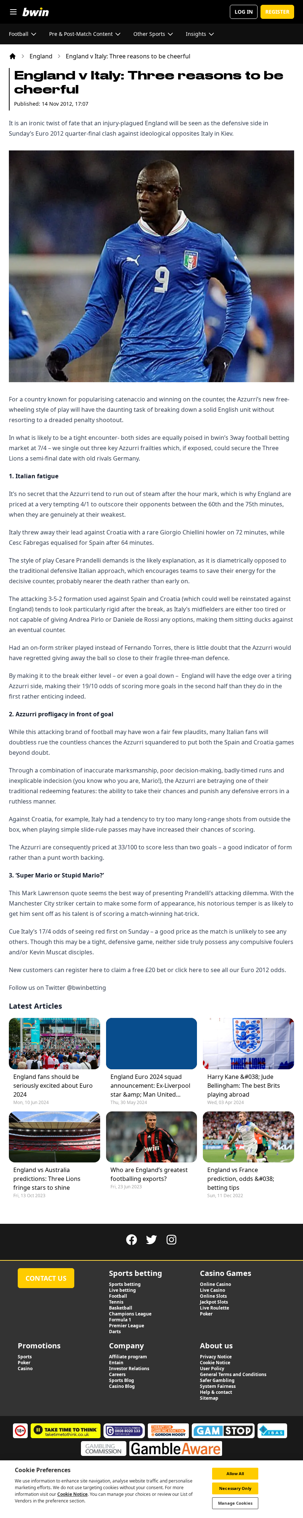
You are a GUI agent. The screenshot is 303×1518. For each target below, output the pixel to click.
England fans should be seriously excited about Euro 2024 (53, 1085)
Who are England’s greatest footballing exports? (149, 1174)
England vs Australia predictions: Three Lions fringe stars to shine (47, 1179)
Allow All (235, 1473)
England (41, 56)
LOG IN (244, 11)
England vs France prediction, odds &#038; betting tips (240, 1179)
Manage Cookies (235, 1503)
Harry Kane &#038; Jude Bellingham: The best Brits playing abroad (243, 1085)
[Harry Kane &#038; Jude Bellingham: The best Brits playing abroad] (248, 1043)
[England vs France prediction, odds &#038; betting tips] (248, 1136)
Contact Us (46, 1278)
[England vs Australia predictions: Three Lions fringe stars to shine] (54, 1136)
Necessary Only (235, 1488)
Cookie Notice (72, 1494)
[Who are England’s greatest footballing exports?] (151, 1136)
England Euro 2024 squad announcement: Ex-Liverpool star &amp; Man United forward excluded (150, 1086)
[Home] (12, 56)
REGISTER (277, 11)
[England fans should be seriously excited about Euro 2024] (54, 1043)
